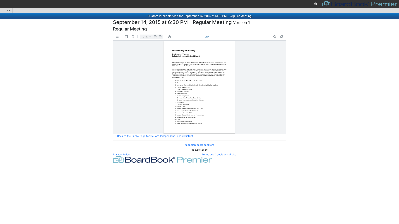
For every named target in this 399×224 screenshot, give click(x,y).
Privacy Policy (121, 154)
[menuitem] (315, 4)
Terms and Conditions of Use (219, 154)
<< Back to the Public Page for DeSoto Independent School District (153, 136)
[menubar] (199, 4)
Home (7, 10)
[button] (316, 3)
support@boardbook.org (199, 144)
